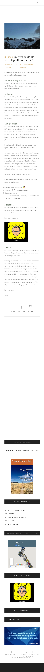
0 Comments (21, 67)
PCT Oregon (9, 520)
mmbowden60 (9, 67)
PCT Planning (25, 64)
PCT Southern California (15, 510)
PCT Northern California (15, 517)
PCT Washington (11, 524)
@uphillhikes (8, 105)
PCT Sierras (9, 513)
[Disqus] (22, 350)
